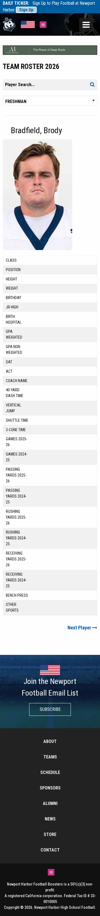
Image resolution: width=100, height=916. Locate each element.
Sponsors (50, 788)
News (50, 819)
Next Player (80, 628)
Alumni (50, 803)
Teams (50, 757)
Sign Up (26, 9)
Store (50, 834)
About (50, 741)
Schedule (50, 772)
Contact (50, 850)
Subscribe (50, 709)
